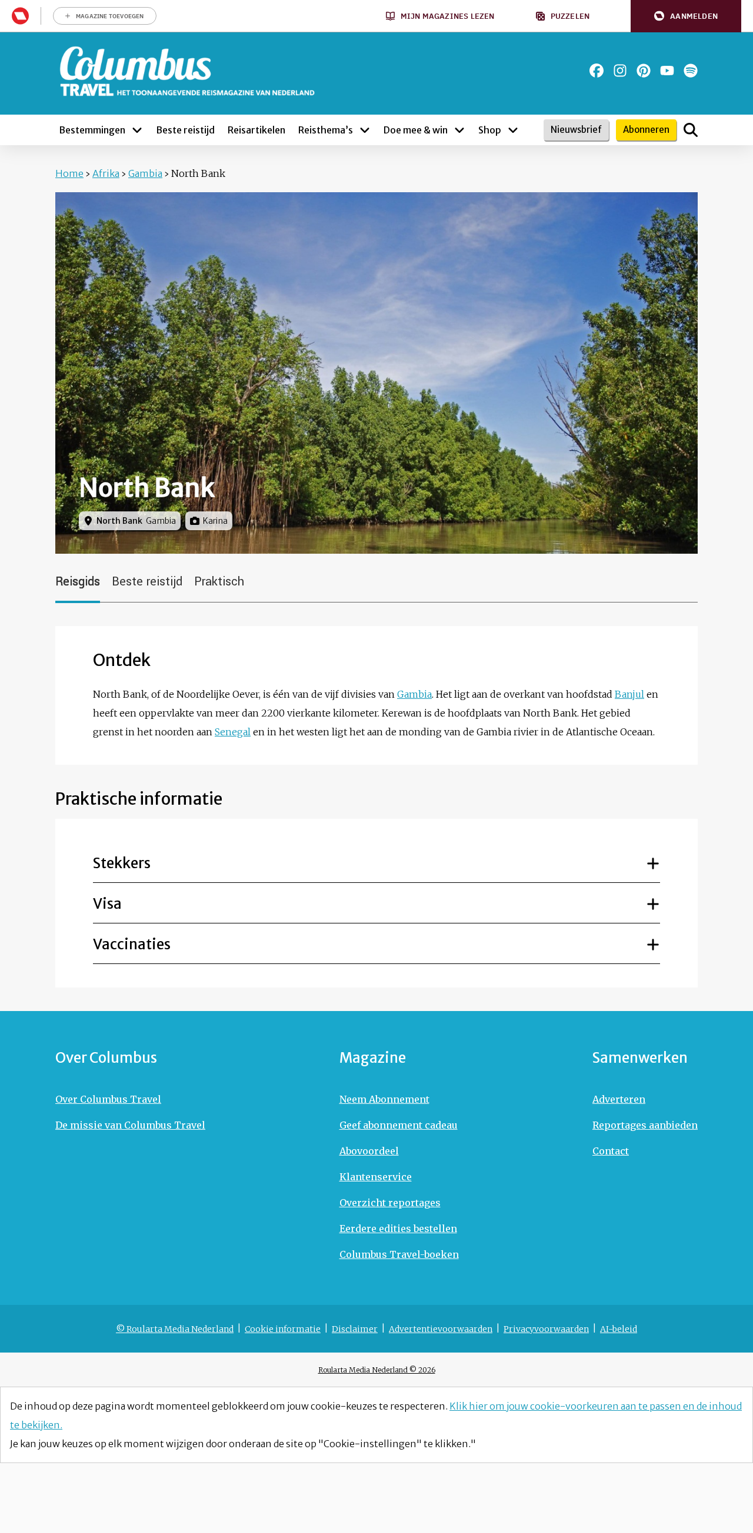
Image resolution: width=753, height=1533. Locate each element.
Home (69, 173)
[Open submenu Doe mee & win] (459, 130)
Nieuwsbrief (576, 129)
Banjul (629, 694)
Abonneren (646, 129)
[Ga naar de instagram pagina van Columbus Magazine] (620, 70)
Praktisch (219, 581)
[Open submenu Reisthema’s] (365, 130)
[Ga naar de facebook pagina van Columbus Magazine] (596, 70)
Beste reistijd (147, 581)
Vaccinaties (132, 944)
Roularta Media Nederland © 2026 (376, 1369)
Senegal (233, 732)
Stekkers (122, 863)
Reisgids (77, 581)
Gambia (145, 173)
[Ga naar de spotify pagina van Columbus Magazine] (691, 70)
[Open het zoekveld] (691, 130)
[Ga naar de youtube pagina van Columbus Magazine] (667, 70)
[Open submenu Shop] (513, 130)
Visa (107, 904)
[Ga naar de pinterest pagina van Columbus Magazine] (644, 70)
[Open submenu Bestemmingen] (137, 130)
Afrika (105, 173)
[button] (686, 16)
